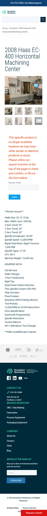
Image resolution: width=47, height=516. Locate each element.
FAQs (9, 446)
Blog (9, 450)
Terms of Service (29, 508)
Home (5, 28)
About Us (11, 436)
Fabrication (12, 412)
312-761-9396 (17, 3)
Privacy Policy (13, 508)
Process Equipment (16, 417)
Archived (13, 28)
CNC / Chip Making (15, 407)
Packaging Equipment (17, 422)
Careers (10, 441)
